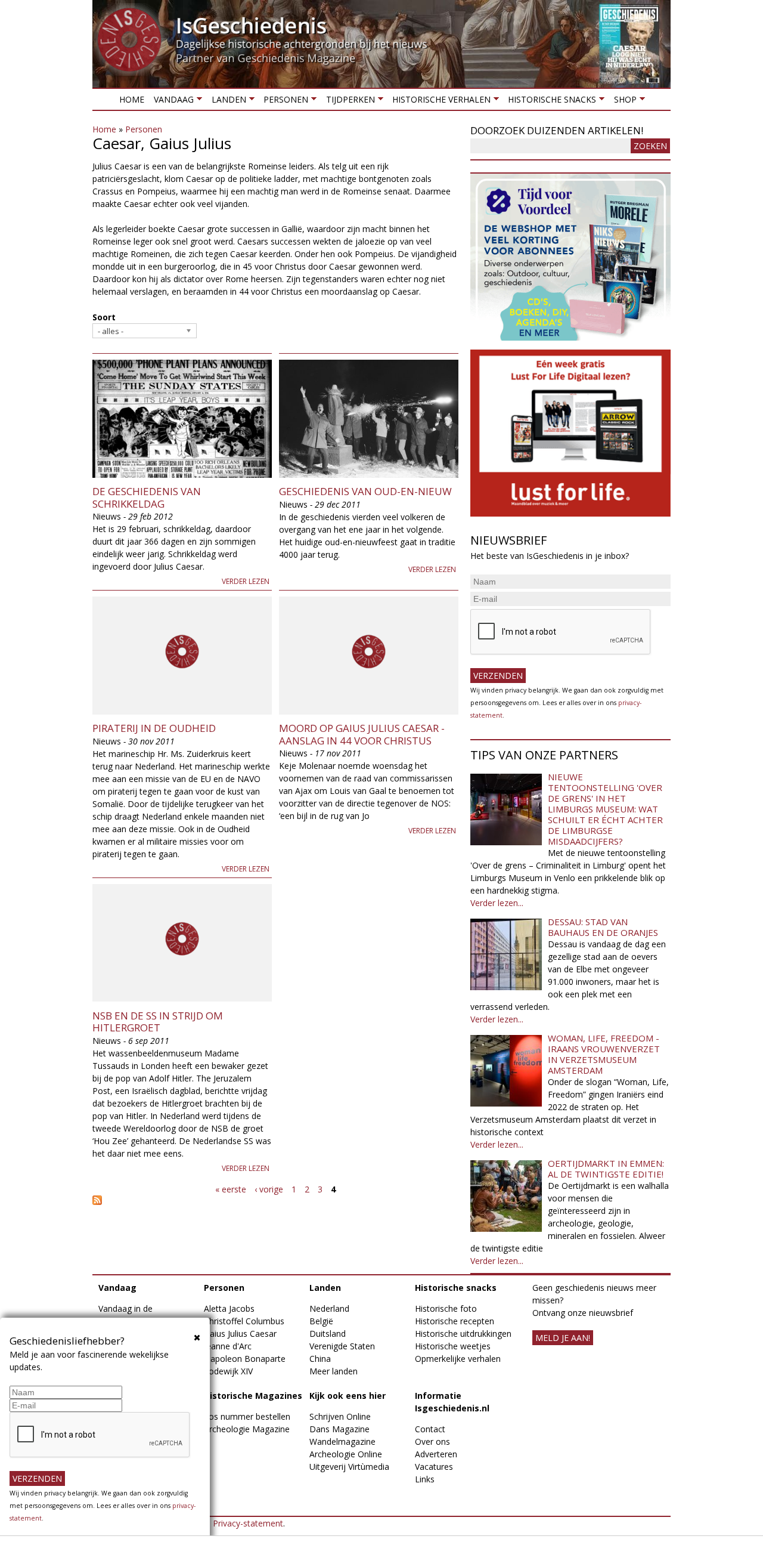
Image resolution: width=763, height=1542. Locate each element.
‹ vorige (269, 1189)
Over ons (432, 1441)
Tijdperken (347, 102)
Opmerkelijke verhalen (458, 1358)
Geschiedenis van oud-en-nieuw (365, 491)
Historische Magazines (253, 1395)
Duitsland (327, 1333)
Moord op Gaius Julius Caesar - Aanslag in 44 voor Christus (362, 734)
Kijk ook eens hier (347, 1395)
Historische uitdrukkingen (463, 1333)
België (321, 1321)
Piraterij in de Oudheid (154, 728)
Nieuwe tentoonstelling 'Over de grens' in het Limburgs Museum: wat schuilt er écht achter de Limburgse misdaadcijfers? (605, 809)
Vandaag (171, 102)
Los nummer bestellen (247, 1416)
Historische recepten (454, 1321)
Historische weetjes (453, 1346)
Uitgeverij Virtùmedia (349, 1466)
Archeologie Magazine (247, 1429)
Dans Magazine (339, 1429)
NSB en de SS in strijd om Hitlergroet (157, 1021)
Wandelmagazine (342, 1441)
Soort (104, 317)
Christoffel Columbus (244, 1321)
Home (131, 99)
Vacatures (434, 1466)
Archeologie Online (345, 1454)
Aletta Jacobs (229, 1308)
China (320, 1358)
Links (425, 1479)
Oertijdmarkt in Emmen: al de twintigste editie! (606, 1168)
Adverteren (436, 1454)
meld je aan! (562, 1337)
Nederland (329, 1308)
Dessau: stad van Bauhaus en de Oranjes (603, 927)
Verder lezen (245, 581)
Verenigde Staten (342, 1346)
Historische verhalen (439, 102)
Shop (622, 102)
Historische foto (446, 1308)
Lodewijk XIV (228, 1371)
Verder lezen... (496, 902)
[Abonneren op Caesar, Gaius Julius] (275, 1200)
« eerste (230, 1189)
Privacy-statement (248, 1523)
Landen (226, 102)
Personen (283, 102)
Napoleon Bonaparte (245, 1358)
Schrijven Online (340, 1416)
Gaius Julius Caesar (240, 1333)
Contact (430, 1429)
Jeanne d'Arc (228, 1346)
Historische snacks (549, 102)
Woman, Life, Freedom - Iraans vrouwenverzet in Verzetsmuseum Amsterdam (604, 1054)
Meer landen (333, 1371)
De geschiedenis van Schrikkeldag (146, 497)
